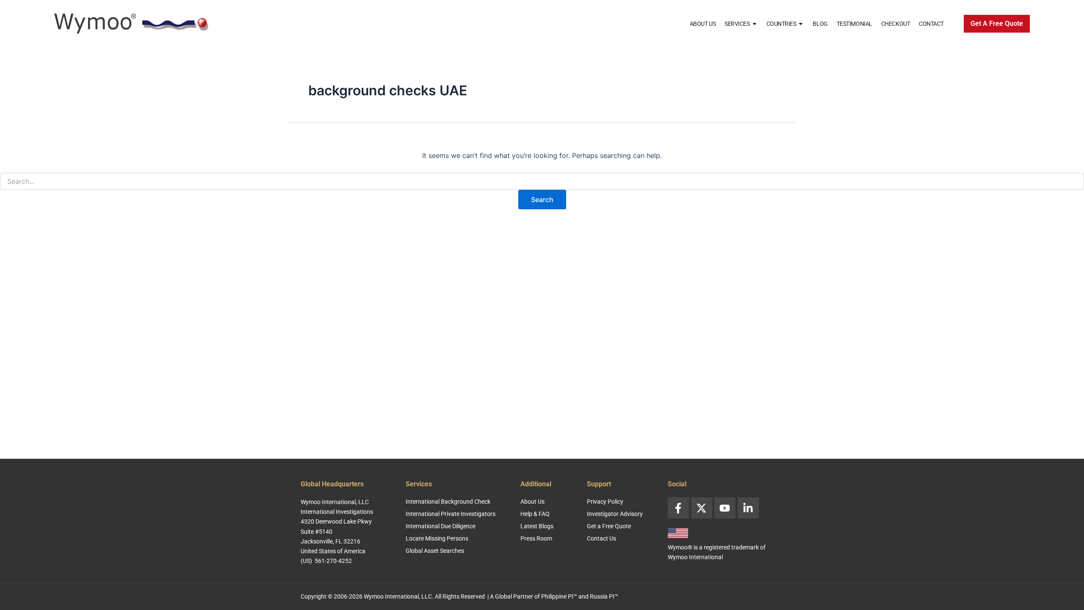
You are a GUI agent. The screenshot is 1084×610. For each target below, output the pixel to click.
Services (737, 23)
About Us (703, 23)
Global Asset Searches (435, 550)
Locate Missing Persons (437, 538)
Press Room (536, 538)
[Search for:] (542, 181)
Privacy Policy (605, 501)
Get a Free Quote (609, 526)
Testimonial (854, 23)
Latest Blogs (536, 526)
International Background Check (448, 501)
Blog (820, 23)
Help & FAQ (535, 513)
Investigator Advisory (615, 513)
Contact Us (601, 538)
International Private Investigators (450, 513)
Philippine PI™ (559, 596)
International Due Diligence (441, 526)
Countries (781, 23)
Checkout (895, 23)
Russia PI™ (604, 596)
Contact (931, 23)
